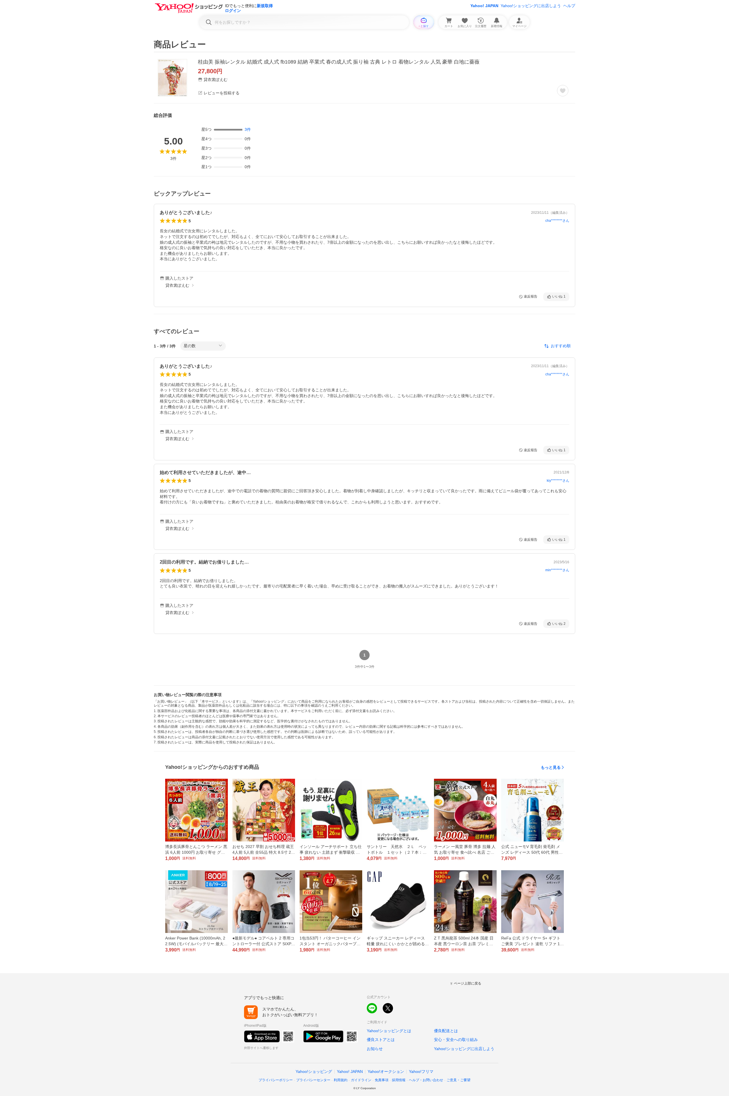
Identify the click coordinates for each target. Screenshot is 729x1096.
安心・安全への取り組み (456, 1039)
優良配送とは (446, 1030)
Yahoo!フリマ (421, 1071)
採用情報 (399, 1080)
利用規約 (340, 1080)
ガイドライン (361, 1080)
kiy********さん (558, 481)
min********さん (557, 570)
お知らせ (375, 1048)
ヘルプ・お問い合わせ (426, 1080)
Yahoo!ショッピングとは (389, 1030)
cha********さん (557, 221)
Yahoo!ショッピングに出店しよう (531, 5)
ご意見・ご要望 (458, 1080)
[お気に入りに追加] (562, 90)
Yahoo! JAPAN (484, 5)
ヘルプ (569, 5)
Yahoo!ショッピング (314, 1071)
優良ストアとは (381, 1039)
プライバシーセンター (313, 1080)
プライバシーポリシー (276, 1080)
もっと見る (551, 767)
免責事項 (381, 1080)
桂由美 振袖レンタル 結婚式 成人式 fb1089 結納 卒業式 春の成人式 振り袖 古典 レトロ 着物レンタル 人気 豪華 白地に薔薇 (339, 62)
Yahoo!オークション (386, 1071)
